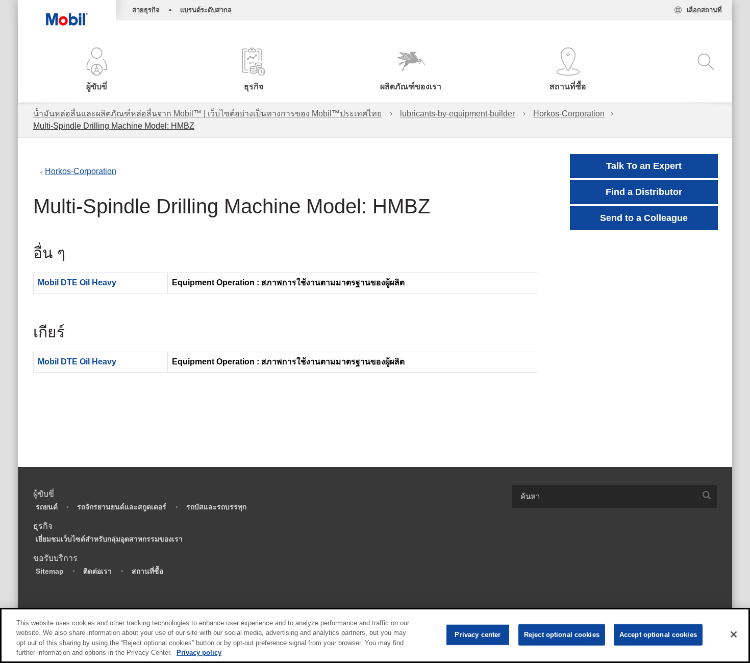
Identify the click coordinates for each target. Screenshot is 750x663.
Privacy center (478, 635)
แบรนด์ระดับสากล (206, 10)
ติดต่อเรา (97, 571)
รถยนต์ (47, 507)
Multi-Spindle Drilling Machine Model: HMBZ (113, 125)
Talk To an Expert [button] (644, 166)
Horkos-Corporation (569, 113)
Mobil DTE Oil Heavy (77, 282)
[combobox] (614, 496)
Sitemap (50, 571)
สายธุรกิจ (146, 10)
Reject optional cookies (561, 635)
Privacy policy (199, 652)
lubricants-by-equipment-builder (457, 113)
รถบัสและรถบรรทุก (216, 507)
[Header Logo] (67, 13)
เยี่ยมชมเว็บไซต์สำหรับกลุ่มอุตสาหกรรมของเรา (109, 539)
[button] (96, 70)
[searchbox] (604, 496)
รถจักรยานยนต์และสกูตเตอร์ (121, 507)
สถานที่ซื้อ (147, 571)
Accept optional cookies (658, 635)
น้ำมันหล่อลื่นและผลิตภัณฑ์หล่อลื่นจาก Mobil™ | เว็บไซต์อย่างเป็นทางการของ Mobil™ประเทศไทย (207, 113)
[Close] (733, 634)
